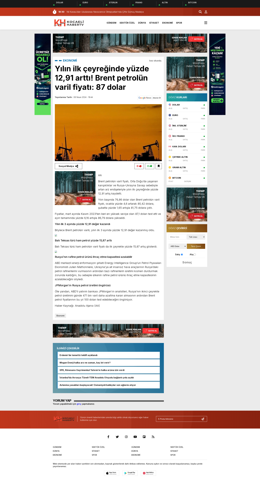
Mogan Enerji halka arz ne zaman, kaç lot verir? (85, 362)
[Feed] (153, 437)
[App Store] (111, 473)
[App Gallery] (148, 473)
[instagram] (126, 437)
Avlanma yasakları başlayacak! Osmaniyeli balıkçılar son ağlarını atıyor (98, 385)
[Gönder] (204, 419)
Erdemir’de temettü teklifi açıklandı (78, 355)
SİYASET (154, 22)
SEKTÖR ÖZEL (127, 22)
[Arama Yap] (199, 12)
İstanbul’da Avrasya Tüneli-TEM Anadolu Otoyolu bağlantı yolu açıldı (97, 377)
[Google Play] (130, 473)
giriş (79, 403)
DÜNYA (142, 22)
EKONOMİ (167, 22)
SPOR (179, 22)
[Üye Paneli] (204, 12)
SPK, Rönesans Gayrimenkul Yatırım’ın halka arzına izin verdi (92, 370)
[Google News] (149, 97)
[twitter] (117, 437)
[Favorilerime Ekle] (159, 166)
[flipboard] (144, 437)
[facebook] (108, 437)
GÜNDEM (111, 22)
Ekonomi (60, 315)
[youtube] (135, 437)
